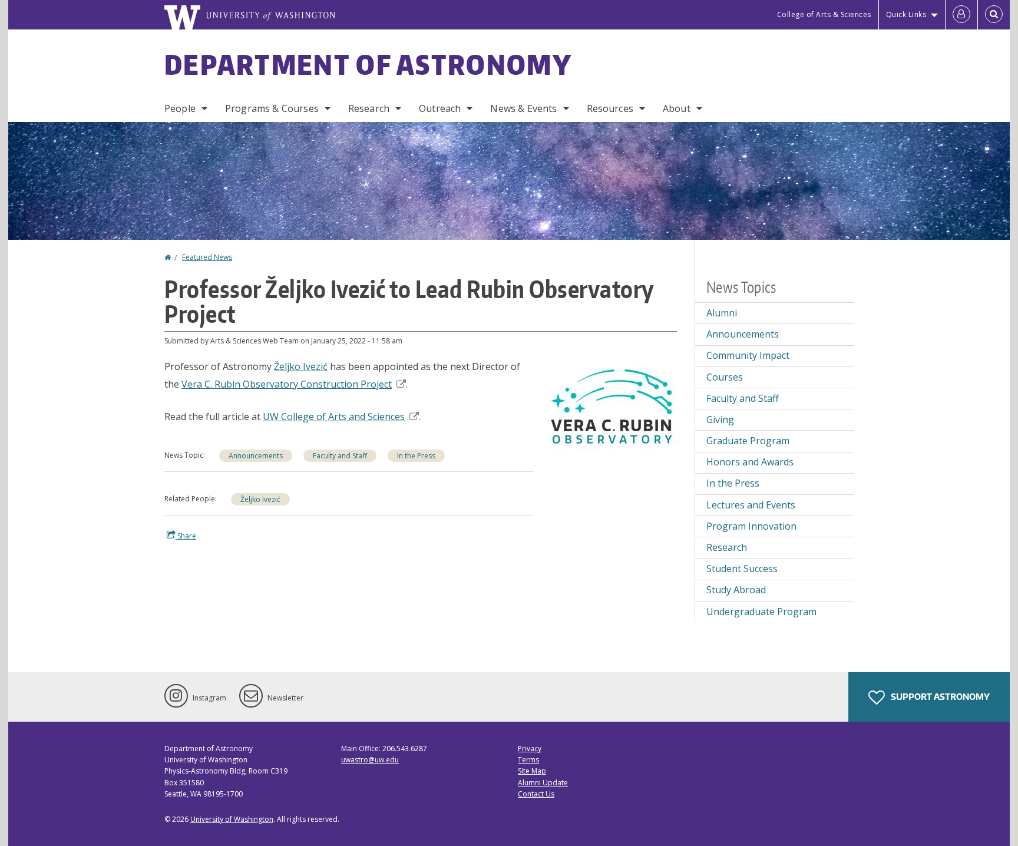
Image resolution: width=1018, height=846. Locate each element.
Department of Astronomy (368, 64)
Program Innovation (751, 526)
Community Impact (747, 355)
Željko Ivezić (301, 366)
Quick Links (906, 14)
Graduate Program (747, 440)
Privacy (529, 748)
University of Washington (231, 819)
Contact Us (536, 794)
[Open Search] (994, 14)
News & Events (523, 108)
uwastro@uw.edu (370, 760)
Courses (724, 377)
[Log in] (961, 14)
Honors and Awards (750, 461)
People (180, 108)
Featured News (207, 257)
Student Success (742, 568)
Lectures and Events (750, 504)
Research (368, 108)
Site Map (532, 771)
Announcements (256, 456)
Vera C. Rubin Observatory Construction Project (286, 384)
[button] (612, 406)
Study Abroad (736, 589)
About (676, 108)
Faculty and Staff (340, 456)
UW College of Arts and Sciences (334, 416)
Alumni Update (543, 783)
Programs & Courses (272, 108)
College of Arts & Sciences (824, 14)
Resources (610, 108)
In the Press (416, 456)
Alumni (721, 312)
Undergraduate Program (761, 611)
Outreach (440, 108)
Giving (720, 419)
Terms (528, 760)
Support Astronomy (939, 697)
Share (186, 536)
